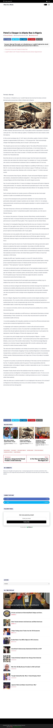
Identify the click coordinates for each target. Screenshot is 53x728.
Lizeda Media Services (17, 726)
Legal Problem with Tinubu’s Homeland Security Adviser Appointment (23, 51)
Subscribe (26, 522)
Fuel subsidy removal (22, 450)
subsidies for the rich (8, 452)
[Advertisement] (26, 17)
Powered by (23, 527)
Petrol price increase (39, 450)
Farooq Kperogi (7, 450)
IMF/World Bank (30, 450)
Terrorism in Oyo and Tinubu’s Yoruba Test (16, 49)
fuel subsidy (13, 450)
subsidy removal (34, 35)
